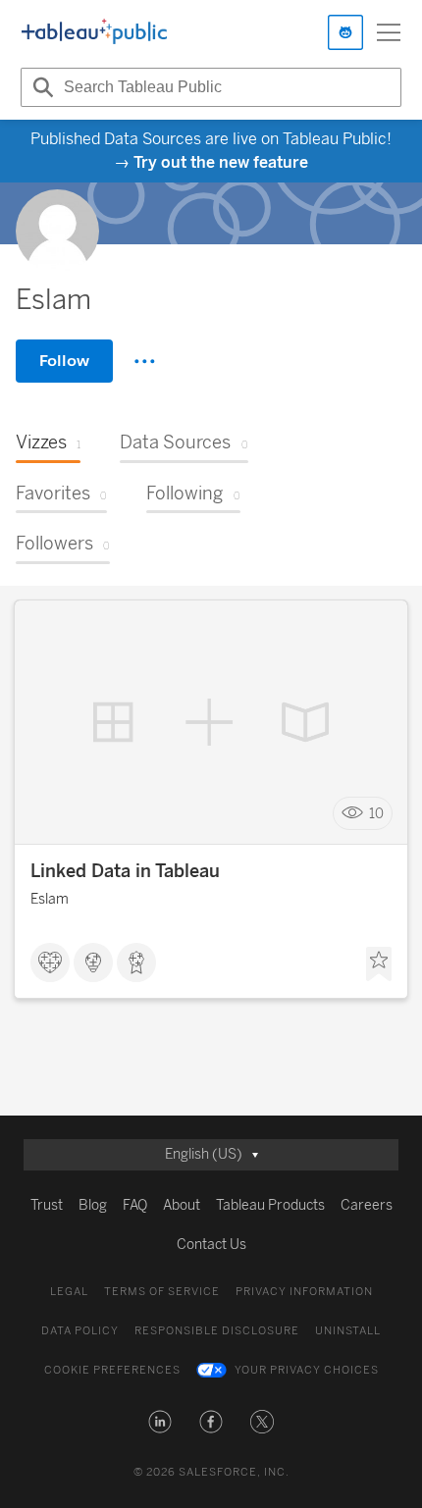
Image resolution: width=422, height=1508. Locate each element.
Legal (69, 1291)
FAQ (135, 1205)
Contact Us (211, 1244)
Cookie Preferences (112, 1370)
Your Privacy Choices (307, 1370)
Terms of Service (162, 1291)
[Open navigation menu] (388, 32)
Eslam (49, 899)
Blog (93, 1205)
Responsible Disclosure (216, 1331)
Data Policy (80, 1331)
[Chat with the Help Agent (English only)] (345, 32)
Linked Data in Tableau (125, 871)
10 (376, 814)
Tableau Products (270, 1205)
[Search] (40, 87)
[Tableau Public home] (94, 32)
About (181, 1205)
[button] (160, 1421)
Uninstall (348, 1331)
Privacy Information (304, 1291)
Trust (46, 1205)
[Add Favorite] (379, 964)
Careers (367, 1205)
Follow (64, 360)
